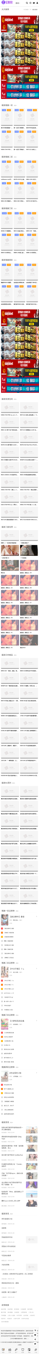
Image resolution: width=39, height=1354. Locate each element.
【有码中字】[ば (7, 997)
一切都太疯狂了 (24, 543)
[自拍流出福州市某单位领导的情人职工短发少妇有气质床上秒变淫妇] (29, 806)
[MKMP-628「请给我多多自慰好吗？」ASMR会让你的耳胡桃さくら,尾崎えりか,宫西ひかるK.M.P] (10, 678)
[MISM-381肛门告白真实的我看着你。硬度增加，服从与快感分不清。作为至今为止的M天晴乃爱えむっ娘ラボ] (29, 693)
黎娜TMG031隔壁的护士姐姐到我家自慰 (12, 282)
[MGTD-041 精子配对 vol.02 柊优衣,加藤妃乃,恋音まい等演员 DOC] (10, 437)
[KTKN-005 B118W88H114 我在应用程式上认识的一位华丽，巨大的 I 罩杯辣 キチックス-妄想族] (29, 768)
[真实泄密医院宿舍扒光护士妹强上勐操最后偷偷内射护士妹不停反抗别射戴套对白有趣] (29, 851)
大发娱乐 (9, 1318)
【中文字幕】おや (8, 989)
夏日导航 (3, 1312)
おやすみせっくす (8, 993)
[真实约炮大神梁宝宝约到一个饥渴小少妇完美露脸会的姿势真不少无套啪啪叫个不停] (29, 866)
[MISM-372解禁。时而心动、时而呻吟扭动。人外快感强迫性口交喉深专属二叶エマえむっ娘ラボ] (29, 678)
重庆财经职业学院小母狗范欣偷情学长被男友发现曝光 (16, 828)
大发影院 (16, 1312)
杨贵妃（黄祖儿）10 (6, 588)
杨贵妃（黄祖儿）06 (6, 602)
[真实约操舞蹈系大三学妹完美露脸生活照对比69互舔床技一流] (29, 896)
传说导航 (10, 1309)
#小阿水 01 (6, 1045)
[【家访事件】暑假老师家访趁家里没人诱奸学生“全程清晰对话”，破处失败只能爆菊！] (4, 919)
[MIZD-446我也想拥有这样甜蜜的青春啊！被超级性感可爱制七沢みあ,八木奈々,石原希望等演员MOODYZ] (29, 467)
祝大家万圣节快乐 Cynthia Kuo (12, 1155)
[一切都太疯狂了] (29, 535)
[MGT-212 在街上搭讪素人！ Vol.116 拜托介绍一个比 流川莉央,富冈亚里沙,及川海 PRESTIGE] (29, 407)
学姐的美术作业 (7, 1237)
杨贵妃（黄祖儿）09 (26, 573)
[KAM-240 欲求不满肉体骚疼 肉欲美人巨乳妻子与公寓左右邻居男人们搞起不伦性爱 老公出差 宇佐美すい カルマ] (10, 723)
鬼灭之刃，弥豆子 (8, 1105)
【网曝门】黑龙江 (8, 957)
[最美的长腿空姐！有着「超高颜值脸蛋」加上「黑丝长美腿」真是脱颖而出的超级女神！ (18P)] (31, 1148)
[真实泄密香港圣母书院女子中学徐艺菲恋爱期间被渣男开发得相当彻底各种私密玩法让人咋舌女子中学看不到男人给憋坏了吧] (10, 866)
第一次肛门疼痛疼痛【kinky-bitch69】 (24, 128)
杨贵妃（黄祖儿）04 (6, 617)
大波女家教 (5, 1265)
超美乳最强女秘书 (8, 1114)
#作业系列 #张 (15, 1073)
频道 (17, 3)
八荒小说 (30, 1312)
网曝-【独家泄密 (7, 941)
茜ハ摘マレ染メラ (8, 1001)
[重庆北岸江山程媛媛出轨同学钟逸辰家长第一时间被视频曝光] (29, 836)
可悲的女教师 (6, 1255)
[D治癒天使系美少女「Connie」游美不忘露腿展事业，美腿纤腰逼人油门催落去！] (31, 1166)
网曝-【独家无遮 (7, 949)
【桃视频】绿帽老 (8, 1101)
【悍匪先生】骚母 (8, 1093)
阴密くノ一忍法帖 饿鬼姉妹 (8, 543)
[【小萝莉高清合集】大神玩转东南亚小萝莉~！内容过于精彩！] (4, 1024)
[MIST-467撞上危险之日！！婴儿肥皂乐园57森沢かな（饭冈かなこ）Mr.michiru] (10, 693)
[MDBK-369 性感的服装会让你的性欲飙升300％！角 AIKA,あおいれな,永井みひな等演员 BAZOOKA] (10, 708)
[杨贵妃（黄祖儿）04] (10, 610)
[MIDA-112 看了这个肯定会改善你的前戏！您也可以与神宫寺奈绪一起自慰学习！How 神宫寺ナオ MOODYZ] (10, 422)
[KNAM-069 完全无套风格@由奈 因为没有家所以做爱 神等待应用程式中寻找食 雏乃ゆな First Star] (10, 768)
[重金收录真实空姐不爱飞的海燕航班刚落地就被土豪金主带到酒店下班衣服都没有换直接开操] (10, 836)
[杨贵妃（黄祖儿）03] (10, 640)
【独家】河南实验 (8, 932)
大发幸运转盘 (25, 1318)
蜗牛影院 (29, 1309)
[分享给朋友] (35, 1339)
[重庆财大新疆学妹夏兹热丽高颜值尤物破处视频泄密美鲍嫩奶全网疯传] (29, 791)
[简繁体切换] (35, 1330)
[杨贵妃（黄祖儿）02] (29, 625)
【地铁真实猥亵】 (8, 937)
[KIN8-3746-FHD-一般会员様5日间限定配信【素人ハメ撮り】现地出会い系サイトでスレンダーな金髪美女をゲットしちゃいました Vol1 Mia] (29, 482)
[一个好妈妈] (29, 550)
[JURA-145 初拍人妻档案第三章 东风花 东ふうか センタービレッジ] (29, 723)
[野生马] (10, 565)
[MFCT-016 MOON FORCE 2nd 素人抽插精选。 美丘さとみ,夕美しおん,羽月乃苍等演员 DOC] (29, 512)
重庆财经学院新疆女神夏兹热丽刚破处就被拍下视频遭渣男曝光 (18, 858)
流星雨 (4, 1228)
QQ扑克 (3, 1318)
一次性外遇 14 (5, 558)
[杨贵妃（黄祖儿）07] (29, 595)
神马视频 (10, 1312)
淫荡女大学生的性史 (9, 1246)
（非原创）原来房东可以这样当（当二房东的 (17, 1274)
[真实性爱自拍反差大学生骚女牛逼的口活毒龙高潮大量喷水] (29, 881)
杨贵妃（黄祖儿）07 (26, 602)
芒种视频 (3, 1315)
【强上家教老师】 (8, 1110)
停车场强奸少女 (7, 1219)
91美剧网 (23, 1309)
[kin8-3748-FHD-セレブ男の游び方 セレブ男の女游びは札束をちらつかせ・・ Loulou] (10, 497)
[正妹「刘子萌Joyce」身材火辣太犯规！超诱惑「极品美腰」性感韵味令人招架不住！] (31, 1175)
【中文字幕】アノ (8, 984)
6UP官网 (19, 1315)
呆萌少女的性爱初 (8, 1097)
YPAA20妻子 (6, 1005)
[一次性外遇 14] (10, 550)
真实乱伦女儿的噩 (8, 1049)
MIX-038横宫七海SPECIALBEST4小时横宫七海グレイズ (17, 460)
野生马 (3, 573)
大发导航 (25, 1315)
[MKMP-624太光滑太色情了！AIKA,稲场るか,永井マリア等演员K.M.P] (29, 452)
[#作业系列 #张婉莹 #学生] (4, 1076)
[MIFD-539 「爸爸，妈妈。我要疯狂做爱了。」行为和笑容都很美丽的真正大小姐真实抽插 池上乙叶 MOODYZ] (10, 663)
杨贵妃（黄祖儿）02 (26, 632)
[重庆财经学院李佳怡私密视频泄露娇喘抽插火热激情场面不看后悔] (29, 821)
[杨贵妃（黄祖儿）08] (29, 580)
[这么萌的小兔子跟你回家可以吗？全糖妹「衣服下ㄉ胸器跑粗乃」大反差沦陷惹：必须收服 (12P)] (31, 1184)
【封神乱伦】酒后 (8, 945)
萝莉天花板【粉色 (8, 1062)
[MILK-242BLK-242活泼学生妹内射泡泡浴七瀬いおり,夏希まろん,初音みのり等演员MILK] (10, 467)
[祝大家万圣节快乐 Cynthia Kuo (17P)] (31, 1157)
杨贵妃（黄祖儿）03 (6, 647)
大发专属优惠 (5, 1321)
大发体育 (32, 1315)
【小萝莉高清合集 (16, 1021)
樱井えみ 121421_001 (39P (11, 1201)
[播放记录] (30, 3)
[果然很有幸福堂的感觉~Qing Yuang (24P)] (31, 1139)
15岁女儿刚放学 (7, 1037)
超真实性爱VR (7, 1053)
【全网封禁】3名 (8, 1041)
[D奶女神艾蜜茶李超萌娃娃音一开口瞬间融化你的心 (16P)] (31, 1129)
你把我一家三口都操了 (9, 1292)
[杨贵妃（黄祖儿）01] (10, 625)
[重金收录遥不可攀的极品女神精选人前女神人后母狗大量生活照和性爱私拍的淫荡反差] (10, 806)
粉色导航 (3, 1309)
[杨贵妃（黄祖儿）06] (10, 595)
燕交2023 (22, 647)
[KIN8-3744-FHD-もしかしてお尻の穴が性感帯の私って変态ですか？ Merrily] (10, 407)
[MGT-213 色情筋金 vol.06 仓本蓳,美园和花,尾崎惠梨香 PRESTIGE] (29, 422)
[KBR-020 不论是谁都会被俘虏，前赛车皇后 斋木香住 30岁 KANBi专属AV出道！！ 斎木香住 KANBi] (29, 738)
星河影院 (16, 1309)
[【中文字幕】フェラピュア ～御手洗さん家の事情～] (4, 972)
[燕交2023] (29, 640)
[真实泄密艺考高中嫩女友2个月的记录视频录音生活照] (10, 896)
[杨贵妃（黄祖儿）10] (10, 580)
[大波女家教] (31, 1267)
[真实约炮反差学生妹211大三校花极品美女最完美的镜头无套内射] (10, 881)
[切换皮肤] (35, 1335)
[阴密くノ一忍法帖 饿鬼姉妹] (10, 535)
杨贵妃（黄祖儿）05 (26, 617)
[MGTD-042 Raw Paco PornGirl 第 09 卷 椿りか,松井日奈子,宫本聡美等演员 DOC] (29, 437)
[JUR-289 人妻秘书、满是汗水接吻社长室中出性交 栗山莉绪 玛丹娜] (10, 738)
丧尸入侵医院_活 (8, 1089)
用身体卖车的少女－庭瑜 (10, 1283)
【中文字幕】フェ (16, 969)
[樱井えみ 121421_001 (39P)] (31, 1203)
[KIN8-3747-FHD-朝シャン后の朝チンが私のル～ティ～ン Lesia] (29, 497)
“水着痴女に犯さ (7, 1009)
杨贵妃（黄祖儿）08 (26, 588)
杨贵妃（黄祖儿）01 (6, 632)
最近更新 (34, 9)
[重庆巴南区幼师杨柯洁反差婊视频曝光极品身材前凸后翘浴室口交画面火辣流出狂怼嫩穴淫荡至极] (10, 791)
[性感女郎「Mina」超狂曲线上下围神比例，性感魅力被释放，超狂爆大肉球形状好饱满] (31, 1194)
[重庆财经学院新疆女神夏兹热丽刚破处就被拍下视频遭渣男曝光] (10, 851)
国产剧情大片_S (7, 1057)
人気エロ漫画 (11, 1315)
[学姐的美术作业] (31, 1239)
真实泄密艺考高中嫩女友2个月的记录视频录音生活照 (15, 903)
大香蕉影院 (24, 1312)
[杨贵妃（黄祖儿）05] (29, 610)
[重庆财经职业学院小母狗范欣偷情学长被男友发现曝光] (10, 821)
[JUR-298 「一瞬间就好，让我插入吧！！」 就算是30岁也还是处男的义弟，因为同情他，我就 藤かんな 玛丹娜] (10, 753)
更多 (15, 105)
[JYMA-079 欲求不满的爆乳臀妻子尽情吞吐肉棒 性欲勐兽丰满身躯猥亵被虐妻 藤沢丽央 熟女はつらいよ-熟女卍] (29, 708)
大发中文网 (17, 1318)
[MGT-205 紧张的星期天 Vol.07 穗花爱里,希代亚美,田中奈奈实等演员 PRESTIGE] (10, 512)
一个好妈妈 (23, 558)
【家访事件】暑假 (16, 917)
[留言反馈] (34, 3)
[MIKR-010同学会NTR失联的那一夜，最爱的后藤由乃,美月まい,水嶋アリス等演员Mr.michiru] (29, 663)
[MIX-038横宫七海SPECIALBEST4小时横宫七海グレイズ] (10, 452)
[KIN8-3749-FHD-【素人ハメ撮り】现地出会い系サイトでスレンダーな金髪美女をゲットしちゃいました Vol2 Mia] (10, 482)
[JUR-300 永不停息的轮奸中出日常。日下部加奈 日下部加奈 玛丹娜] (29, 753)
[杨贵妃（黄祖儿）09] (29, 565)
